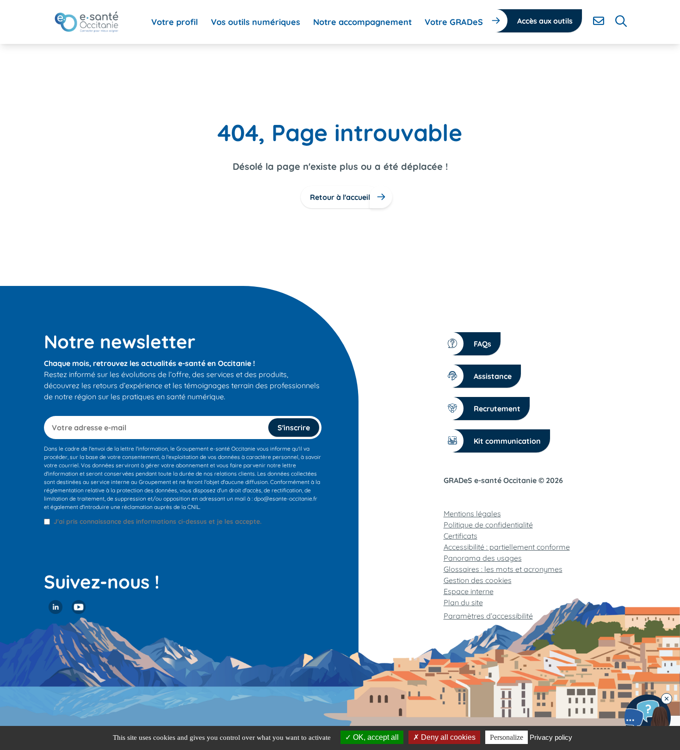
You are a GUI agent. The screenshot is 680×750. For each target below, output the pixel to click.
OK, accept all (375, 737)
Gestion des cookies (478, 580)
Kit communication (507, 441)
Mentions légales (472, 513)
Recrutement (497, 408)
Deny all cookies (447, 737)
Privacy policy (551, 737)
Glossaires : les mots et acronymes (503, 569)
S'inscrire (294, 427)
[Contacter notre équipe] (647, 717)
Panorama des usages (483, 558)
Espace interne (469, 591)
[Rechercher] (621, 21)
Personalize (506, 737)
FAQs (482, 343)
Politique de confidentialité (488, 524)
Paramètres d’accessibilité (488, 615)
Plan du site (463, 602)
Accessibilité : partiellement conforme (507, 547)
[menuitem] (174, 22)
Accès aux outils (545, 20)
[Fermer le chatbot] (666, 698)
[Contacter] (598, 21)
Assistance (493, 376)
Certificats (460, 535)
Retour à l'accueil (340, 197)
